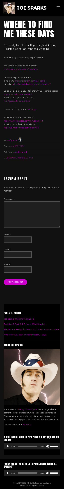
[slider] (54, 446)
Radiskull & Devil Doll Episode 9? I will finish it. (25, 324)
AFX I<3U (27, 424)
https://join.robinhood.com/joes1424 (21, 127)
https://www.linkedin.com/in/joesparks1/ (31, 84)
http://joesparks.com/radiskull (18, 94)
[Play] (7, 446)
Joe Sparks (31, 8)
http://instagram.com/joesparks (30, 81)
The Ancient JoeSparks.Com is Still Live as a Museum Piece (31, 329)
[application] (32, 446)
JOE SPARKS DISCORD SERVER (19, 158)
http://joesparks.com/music (17, 101)
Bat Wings (31, 109)
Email (7, 249)
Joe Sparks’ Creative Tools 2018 (19, 319)
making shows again (27, 409)
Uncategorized (20, 152)
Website (7, 264)
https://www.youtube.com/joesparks (21, 69)
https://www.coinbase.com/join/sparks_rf (23, 121)
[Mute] (47, 446)
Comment (9, 199)
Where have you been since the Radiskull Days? (25, 334)
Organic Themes (37, 486)
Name (7, 234)
